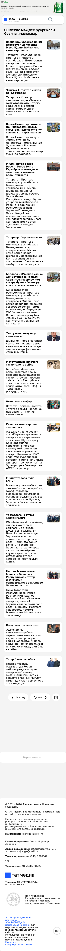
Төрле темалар (33, 757)
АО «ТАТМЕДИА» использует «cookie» (17, 923)
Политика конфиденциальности (18, 943)
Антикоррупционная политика (18, 918)
